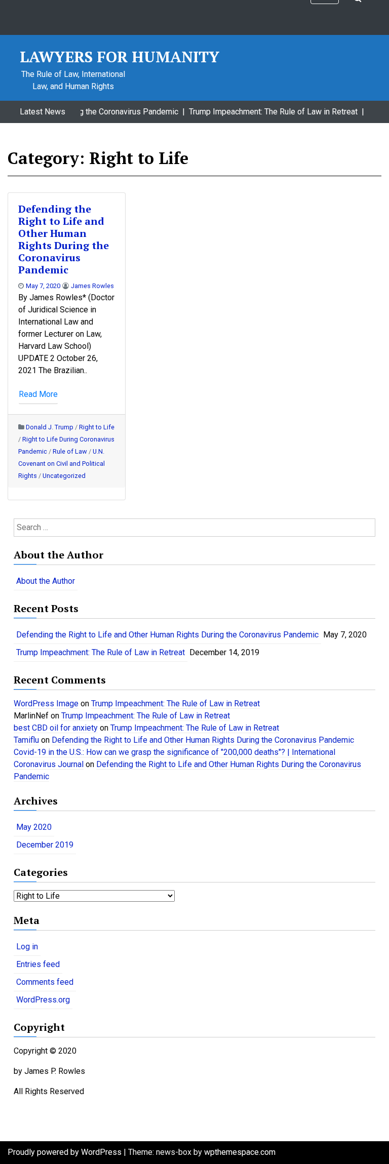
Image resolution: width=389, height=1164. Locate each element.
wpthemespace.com (240, 1152)
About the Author (45, 581)
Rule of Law (70, 451)
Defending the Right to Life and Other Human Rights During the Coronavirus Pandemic (63, 239)
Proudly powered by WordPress (66, 1152)
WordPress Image (46, 703)
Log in (27, 946)
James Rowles (92, 286)
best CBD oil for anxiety (56, 728)
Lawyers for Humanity (119, 57)
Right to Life (96, 427)
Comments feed (44, 982)
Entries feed (38, 964)
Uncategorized (64, 475)
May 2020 (34, 827)
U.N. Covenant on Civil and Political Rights (61, 463)
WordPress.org (43, 1000)
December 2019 (44, 845)
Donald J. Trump (49, 427)
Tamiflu (26, 740)
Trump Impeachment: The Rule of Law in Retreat (100, 652)
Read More (38, 394)
